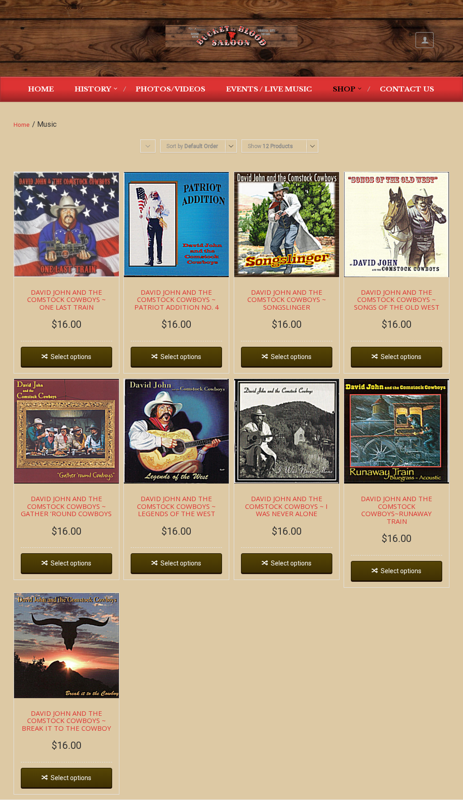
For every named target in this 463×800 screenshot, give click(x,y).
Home (41, 89)
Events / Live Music (269, 89)
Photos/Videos (170, 89)
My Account (425, 40)
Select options (71, 356)
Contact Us (407, 89)
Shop (344, 89)
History (93, 89)
